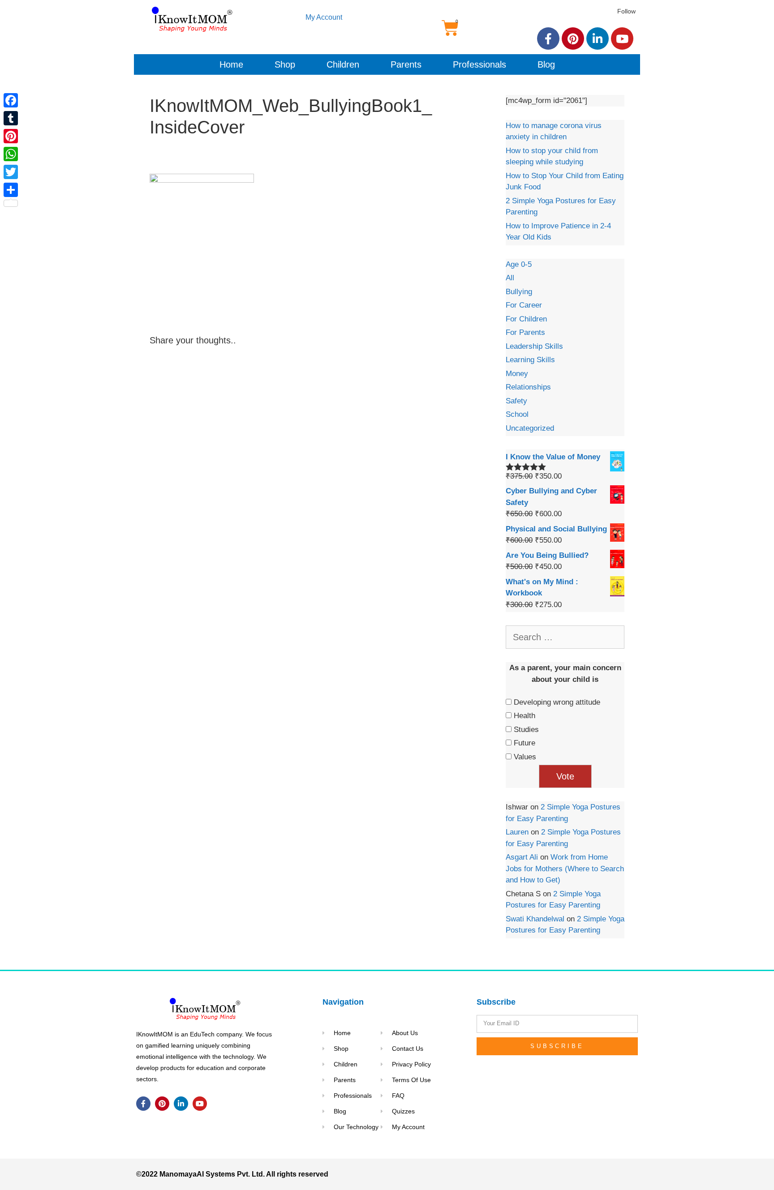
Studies (526, 729)
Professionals (479, 64)
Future (524, 743)
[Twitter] (11, 172)
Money (517, 373)
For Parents (525, 332)
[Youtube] (622, 38)
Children (343, 64)
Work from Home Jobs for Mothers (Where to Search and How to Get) (565, 868)
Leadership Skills (534, 346)
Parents (406, 64)
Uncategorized (530, 428)
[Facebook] (548, 38)
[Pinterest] (573, 38)
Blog (546, 64)
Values (525, 757)
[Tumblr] (11, 118)
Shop (285, 64)
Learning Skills (530, 359)
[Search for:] (565, 638)
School (517, 414)
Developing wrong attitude (557, 702)
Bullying (519, 291)
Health (524, 715)
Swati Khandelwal (535, 919)
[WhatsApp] (11, 154)
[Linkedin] (597, 38)
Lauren (517, 832)
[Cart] (450, 28)
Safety (516, 401)
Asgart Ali (522, 857)
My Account (323, 17)
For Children (526, 319)
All (510, 278)
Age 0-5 (519, 264)
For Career (524, 305)
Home (231, 64)
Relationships (528, 387)
